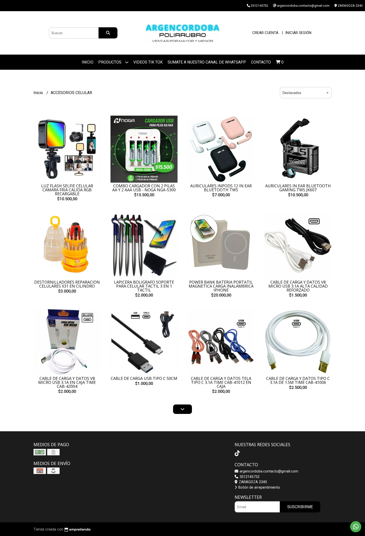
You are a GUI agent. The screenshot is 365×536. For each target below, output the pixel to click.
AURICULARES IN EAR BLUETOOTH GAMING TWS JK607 (298, 188)
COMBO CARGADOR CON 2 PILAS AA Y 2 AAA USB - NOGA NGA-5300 (144, 188)
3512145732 (249, 477)
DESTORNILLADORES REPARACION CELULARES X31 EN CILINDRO (67, 284)
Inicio (87, 62)
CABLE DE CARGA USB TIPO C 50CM (144, 378)
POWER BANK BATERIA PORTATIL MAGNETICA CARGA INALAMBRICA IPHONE (221, 286)
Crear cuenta (265, 33)
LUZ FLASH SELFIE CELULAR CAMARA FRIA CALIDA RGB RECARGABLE (67, 190)
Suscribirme (300, 506)
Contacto (261, 62)
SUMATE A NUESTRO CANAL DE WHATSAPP (207, 62)
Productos (110, 62)
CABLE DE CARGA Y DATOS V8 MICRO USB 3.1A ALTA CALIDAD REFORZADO (298, 286)
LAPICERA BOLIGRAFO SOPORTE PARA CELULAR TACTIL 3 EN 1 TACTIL (144, 286)
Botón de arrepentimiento (258, 487)
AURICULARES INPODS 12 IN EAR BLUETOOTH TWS (221, 188)
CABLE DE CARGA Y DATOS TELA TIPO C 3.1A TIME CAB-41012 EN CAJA (221, 382)
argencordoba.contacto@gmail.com (268, 471)
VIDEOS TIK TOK (148, 62)
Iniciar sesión (298, 33)
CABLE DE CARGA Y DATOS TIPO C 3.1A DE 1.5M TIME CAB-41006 (298, 380)
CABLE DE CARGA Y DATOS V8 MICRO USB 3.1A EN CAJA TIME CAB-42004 (67, 382)
